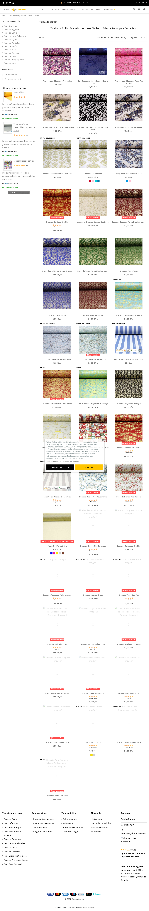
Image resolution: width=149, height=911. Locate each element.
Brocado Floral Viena (93, 174)
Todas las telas (40, 827)
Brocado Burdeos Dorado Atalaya (57, 403)
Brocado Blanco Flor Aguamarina (93, 497)
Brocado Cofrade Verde (57, 644)
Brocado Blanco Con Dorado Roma (57, 174)
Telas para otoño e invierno (12, 833)
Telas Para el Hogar (12, 827)
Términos (91, 907)
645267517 (129, 825)
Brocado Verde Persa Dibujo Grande (92, 271)
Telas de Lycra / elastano (15, 36)
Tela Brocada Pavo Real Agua (93, 359)
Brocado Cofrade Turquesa (57, 693)
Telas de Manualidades (14, 843)
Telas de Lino (10, 56)
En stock (11, 75)
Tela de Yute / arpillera (14, 59)
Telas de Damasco (12, 851)
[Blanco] (87, 181)
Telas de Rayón (10, 46)
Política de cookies (53, 461)
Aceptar (88, 467)
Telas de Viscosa (11, 53)
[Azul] (51, 553)
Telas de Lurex (10, 33)
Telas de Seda (10, 49)
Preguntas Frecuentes (43, 823)
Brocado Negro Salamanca (93, 644)
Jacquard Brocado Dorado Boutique (93, 222)
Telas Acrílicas (10, 26)
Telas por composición (11, 21)
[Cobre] (63, 553)
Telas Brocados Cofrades (15, 856)
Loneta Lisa (19, 92)
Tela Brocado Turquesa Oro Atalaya (93, 403)
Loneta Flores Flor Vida (24, 161)
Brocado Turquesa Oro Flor (129, 546)
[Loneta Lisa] (7, 96)
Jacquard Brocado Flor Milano (129, 174)
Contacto (96, 831)
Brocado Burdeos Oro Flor (57, 222)
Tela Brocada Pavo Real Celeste (57, 359)
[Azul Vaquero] (98, 181)
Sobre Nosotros (70, 819)
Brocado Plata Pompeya (57, 795)
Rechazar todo (60, 467)
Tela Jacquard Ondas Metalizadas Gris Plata (93, 128)
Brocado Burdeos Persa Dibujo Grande (129, 222)
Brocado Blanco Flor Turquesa (93, 546)
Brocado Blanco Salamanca (129, 742)
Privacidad (82, 907)
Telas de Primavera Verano (16, 860)
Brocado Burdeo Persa (93, 315)
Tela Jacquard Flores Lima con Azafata (57, 127)
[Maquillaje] (93, 181)
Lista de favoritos (100, 827)
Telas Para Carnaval (13, 864)
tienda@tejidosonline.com (133, 833)
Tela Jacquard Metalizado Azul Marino (128, 127)
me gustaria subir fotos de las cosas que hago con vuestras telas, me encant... (18, 176)
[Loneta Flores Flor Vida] (7, 164)
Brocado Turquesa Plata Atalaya (57, 595)
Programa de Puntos (42, 831)
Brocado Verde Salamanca (57, 742)
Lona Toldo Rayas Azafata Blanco (128, 359)
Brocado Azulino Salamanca (129, 644)
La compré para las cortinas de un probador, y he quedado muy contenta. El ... (18, 107)
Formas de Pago (70, 831)
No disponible (13, 79)
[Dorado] (57, 553)
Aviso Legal (68, 823)
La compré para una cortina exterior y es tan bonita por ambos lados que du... (19, 144)
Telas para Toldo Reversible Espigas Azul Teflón (24, 127)
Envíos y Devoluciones (43, 819)
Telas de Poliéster (12, 43)
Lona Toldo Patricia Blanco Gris (57, 497)
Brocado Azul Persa (57, 315)
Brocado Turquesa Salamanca (129, 315)
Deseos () (142, 3)
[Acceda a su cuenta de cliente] (139, 9)
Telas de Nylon (10, 39)
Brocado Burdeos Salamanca (128, 448)
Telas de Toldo (10, 819)
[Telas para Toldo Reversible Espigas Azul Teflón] (7, 128)
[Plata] (60, 553)
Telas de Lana (10, 63)
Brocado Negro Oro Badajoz (129, 403)
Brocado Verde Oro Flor (129, 595)
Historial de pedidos (101, 823)
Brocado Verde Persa (129, 271)
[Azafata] (127, 181)
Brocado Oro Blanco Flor (128, 693)
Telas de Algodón (11, 29)
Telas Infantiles (11, 823)
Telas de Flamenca (12, 839)
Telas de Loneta (11, 847)
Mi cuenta (97, 819)
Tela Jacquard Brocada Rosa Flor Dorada (129, 82)
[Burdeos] (90, 181)
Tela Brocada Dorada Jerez (93, 693)
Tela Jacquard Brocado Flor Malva (57, 81)
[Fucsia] (54, 553)
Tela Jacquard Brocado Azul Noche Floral (93, 82)
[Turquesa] (96, 181)
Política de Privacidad (73, 827)
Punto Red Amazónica (57, 546)
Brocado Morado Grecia (93, 595)
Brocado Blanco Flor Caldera (128, 497)
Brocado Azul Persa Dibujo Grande (57, 271)
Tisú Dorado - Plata (93, 742)
